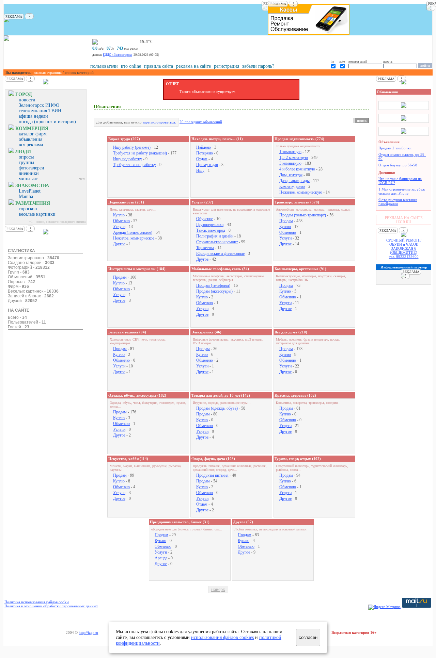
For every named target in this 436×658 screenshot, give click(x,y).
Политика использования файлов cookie (36, 602)
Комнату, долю (292, 186)
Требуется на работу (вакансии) (140, 153)
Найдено (203, 147)
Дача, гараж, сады (294, 180)
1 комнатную (290, 151)
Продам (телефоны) (213, 285)
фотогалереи (31, 167)
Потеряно (204, 153)
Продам (286, 220)
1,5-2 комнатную (293, 157)
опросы (26, 157)
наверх (218, 589)
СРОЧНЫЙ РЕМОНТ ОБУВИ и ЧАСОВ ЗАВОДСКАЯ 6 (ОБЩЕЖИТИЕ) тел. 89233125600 (403, 248)
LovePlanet (30, 191)
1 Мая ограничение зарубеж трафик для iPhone (401, 191)
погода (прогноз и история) (47, 121)
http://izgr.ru (88, 632)
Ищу (200, 170)
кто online (131, 66)
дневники (29, 173)
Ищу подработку (127, 159)
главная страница (48, 72)
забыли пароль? (258, 66)
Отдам (201, 159)
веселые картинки (37, 214)
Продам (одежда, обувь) (217, 408)
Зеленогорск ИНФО (39, 105)
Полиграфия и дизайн (214, 236)
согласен (308, 637)
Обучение (204, 218)
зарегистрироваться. (159, 122)
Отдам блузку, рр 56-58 (397, 165)
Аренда (161, 558)
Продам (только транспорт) (302, 215)
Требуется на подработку (134, 164)
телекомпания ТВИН (40, 110)
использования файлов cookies (222, 637)
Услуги (119, 226)
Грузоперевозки (209, 224)
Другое (119, 244)
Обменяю (121, 220)
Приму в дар (207, 164)
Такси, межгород (210, 230)
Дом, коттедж (290, 174)
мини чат (28, 178)
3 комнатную (290, 163)
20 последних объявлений (201, 122)
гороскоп (28, 208)
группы (26, 162)
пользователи (104, 66)
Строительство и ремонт (217, 242)
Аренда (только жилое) (132, 232)
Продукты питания (212, 475)
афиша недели (33, 116)
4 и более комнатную (297, 169)
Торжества (205, 247)
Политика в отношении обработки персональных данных (51, 606)
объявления (30, 139)
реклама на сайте (193, 66)
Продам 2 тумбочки (394, 148)
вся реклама (31, 144)
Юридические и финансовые (220, 253)
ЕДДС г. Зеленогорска (117, 54)
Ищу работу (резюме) (132, 147)
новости (27, 99)
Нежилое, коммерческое (133, 238)
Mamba (26, 196)
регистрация (226, 66)
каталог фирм (33, 133)
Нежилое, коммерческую (300, 192)
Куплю (119, 215)
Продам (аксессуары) (214, 291)
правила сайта (158, 66)
